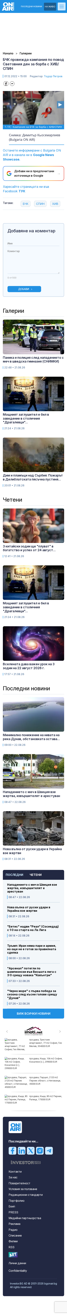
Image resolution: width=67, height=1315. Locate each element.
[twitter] (31, 1150)
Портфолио (16, 1200)
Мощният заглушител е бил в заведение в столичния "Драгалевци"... (26, 418)
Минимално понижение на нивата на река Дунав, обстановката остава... (31, 737)
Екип (12, 1206)
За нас (13, 1177)
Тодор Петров (53, 76)
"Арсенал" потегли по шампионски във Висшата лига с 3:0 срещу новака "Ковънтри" (31, 972)
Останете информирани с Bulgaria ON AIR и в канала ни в (32, 154)
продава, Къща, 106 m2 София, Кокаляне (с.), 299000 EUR (45, 1060)
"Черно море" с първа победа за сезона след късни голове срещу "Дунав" (32, 994)
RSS (11, 1247)
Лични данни (17, 1263)
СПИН (40, 204)
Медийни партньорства (25, 1218)
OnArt (13, 1254)
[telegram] (49, 1150)
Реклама (14, 1224)
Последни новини (31, 7)
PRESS (13, 1212)
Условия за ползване (23, 1189)
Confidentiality (18, 1270)
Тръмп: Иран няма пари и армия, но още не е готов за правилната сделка (31, 949)
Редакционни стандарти (26, 1194)
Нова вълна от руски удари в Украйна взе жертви (28, 909)
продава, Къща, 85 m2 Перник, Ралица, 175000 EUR (45, 1098)
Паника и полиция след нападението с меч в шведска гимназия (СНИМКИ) (33, 359)
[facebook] (12, 1150)
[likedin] (22, 1150)
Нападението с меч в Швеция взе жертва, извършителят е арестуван (32, 888)
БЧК (25, 204)
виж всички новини (33, 1013)
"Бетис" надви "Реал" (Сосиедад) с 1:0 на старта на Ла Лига (33, 928)
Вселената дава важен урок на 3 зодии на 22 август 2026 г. (28, 666)
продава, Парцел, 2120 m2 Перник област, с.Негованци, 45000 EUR (45, 1080)
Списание (15, 1235)
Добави (23, 289)
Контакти (15, 1171)
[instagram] (40, 1150)
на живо (50, 6)
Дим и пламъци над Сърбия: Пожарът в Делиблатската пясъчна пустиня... (33, 477)
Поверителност (19, 1183)
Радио (13, 1229)
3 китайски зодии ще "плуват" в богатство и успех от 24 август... (29, 548)
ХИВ (55, 204)
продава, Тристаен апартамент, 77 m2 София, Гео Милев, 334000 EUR (45, 1042)
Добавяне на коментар (31, 230)
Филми (13, 1241)
